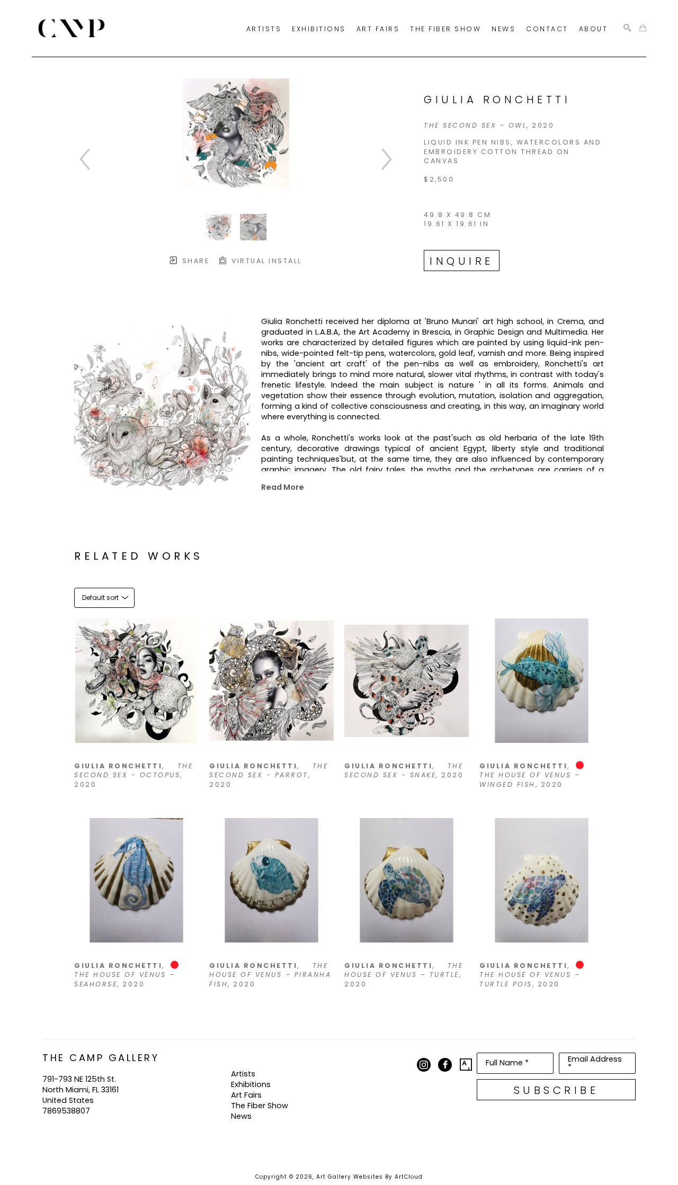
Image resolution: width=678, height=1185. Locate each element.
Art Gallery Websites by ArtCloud (369, 1177)
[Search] (627, 28)
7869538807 (66, 1111)
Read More (282, 487)
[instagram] (424, 1065)
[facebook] (445, 1065)
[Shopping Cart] (642, 28)
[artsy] (466, 1065)
